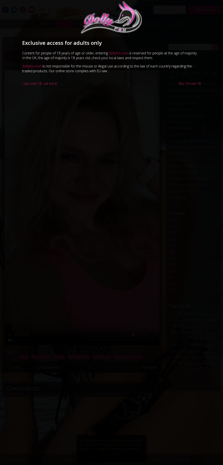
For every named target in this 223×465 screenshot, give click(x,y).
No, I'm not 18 (190, 83)
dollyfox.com (118, 53)
